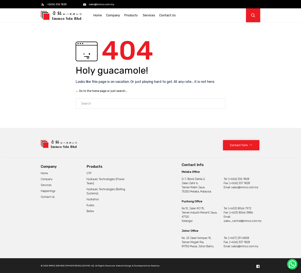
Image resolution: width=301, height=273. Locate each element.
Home (97, 15)
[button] (241, 145)
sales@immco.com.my (244, 187)
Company (113, 15)
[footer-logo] (59, 147)
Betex (90, 211)
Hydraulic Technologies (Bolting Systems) (106, 191)
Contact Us (167, 15)
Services (149, 15)
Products (131, 15)
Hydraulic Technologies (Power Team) (106, 181)
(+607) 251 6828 (238, 238)
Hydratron (93, 199)
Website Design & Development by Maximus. (138, 265)
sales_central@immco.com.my (243, 221)
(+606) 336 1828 (238, 179)
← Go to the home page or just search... (101, 91)
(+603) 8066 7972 (239, 208)
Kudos (90, 205)
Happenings (48, 191)
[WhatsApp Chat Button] (292, 264)
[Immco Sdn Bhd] (61, 15)
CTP (89, 173)
